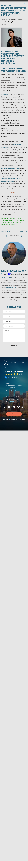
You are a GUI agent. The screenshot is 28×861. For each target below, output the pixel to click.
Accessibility (11, 421)
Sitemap (18, 421)
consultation (5, 80)
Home (3, 20)
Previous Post (5, 231)
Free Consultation (14, 414)
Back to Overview (14, 236)
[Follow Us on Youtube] (9, 407)
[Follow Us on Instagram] (4, 407)
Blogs (8, 20)
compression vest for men (10, 168)
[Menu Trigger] (24, 3)
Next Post (23, 231)
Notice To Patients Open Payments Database (15, 424)
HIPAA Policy (5, 419)
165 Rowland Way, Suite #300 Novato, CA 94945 (14, 387)
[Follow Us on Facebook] (14, 407)
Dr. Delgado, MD (6, 277)
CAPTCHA (14, 345)
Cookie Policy (22, 419)
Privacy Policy (14, 419)
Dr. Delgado (5, 94)
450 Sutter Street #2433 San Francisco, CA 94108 (12, 398)
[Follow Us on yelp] (23, 407)
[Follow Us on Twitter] (18, 407)
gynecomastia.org (11, 287)
